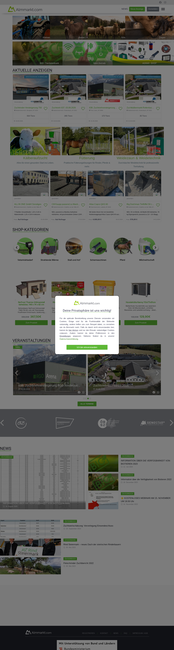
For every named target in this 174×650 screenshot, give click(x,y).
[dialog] (87, 325)
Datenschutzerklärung (69, 339)
